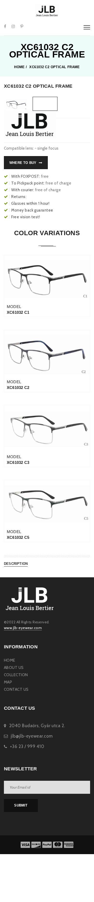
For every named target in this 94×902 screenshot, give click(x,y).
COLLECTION (16, 674)
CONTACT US (16, 689)
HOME (9, 660)
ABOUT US (14, 667)
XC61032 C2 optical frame (54, 67)
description (16, 564)
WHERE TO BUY (22, 163)
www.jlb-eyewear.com (23, 627)
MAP (8, 682)
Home (19, 67)
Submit (20, 805)
